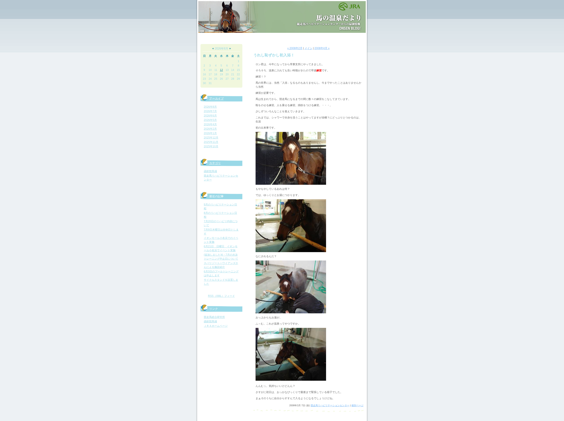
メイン (308, 48)
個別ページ (357, 405)
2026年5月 (210, 120)
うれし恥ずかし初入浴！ (274, 55)
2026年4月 (210, 124)
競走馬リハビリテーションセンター (330, 405)
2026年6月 (210, 115)
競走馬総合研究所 (214, 317)
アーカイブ (216, 98)
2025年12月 (211, 137)
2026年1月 (210, 133)
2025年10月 (211, 146)
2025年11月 (211, 142)
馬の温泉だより (282, 17)
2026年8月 (210, 106)
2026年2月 (210, 128)
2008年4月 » (322, 48)
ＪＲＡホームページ (216, 325)
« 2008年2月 (294, 48)
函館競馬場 (210, 171)
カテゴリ (215, 163)
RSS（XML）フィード (221, 295)
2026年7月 (210, 111)
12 (221, 70)
